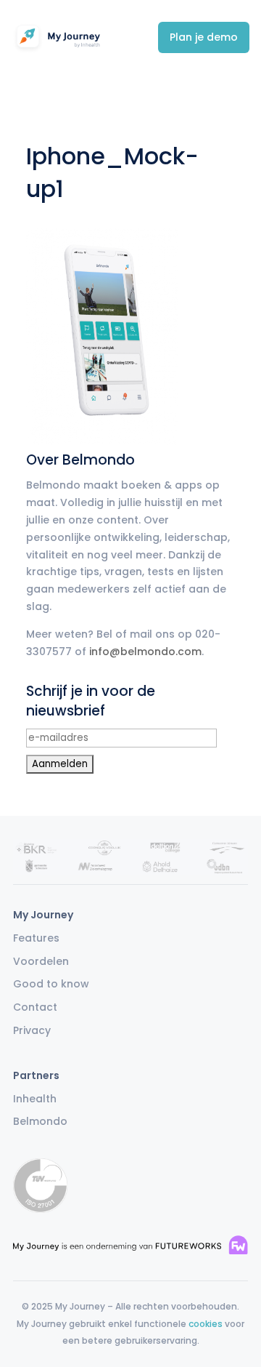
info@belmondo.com (145, 651)
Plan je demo (204, 37)
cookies (205, 1324)
